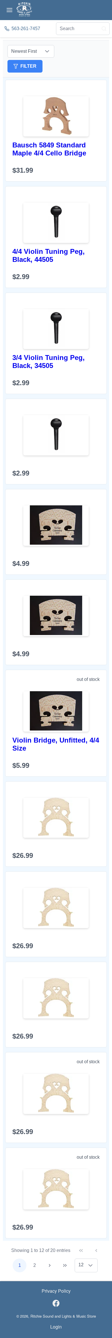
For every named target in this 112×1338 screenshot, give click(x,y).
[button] (47, 51)
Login (56, 1326)
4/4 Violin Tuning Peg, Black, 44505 (48, 255)
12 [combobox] (81, 1264)
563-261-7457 (25, 28)
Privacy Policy (56, 1291)
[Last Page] (65, 1265)
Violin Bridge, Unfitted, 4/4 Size (55, 744)
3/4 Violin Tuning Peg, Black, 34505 (48, 361)
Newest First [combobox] (24, 51)
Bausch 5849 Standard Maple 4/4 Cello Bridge (49, 149)
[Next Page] (50, 1265)
